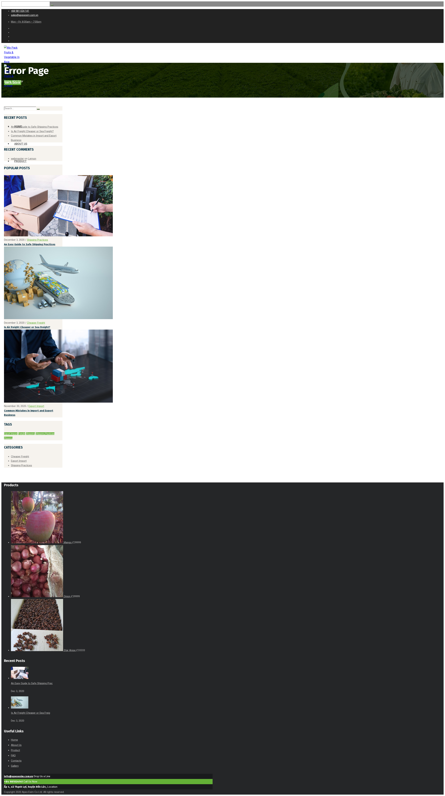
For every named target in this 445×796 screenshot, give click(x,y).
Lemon (32, 158)
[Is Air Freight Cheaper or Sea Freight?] (58, 318)
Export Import (36, 406)
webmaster (17, 158)
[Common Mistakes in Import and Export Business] (58, 401)
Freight (21, 433)
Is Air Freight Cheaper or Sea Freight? (32, 131)
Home (7, 81)
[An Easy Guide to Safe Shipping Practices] (58, 235)
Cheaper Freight (36, 322)
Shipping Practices (37, 239)
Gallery (15, 765)
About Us (16, 745)
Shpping (8, 438)
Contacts (16, 760)
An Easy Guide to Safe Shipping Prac (32, 683)
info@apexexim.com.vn (18, 776)
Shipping (30, 433)
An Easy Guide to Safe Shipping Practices (34, 126)
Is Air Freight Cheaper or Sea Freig (30, 712)
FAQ (13, 755)
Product (15, 750)
